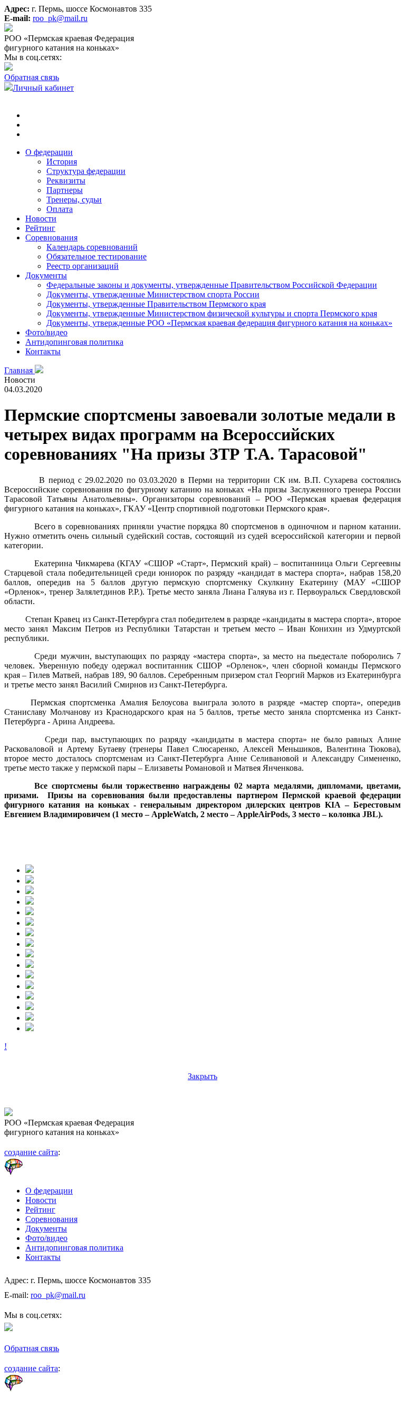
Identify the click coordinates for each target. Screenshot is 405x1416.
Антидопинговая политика (74, 341)
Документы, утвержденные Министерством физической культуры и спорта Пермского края (211, 313)
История (61, 161)
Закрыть (202, 1076)
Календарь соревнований (92, 247)
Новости (40, 218)
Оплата (59, 209)
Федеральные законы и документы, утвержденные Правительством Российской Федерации (211, 284)
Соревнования (51, 237)
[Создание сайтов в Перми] (39, 1172)
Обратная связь (31, 77)
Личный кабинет (43, 87)
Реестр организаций (82, 265)
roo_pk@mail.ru (60, 18)
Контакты (43, 351)
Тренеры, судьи (74, 199)
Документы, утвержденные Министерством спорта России (152, 294)
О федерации (49, 152)
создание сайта (31, 1152)
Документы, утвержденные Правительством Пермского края (156, 303)
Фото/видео (46, 332)
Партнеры (64, 190)
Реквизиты (65, 180)
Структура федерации (86, 171)
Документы (46, 275)
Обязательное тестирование (96, 256)
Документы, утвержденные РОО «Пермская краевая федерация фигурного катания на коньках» (219, 322)
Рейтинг (40, 228)
